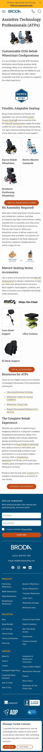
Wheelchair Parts (29, 607)
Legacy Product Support (31, 667)
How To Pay (6, 687)
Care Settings (7, 629)
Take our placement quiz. (21, 5)
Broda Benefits (7, 624)
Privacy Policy (27, 529)
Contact (5, 666)
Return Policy (27, 681)
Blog (3, 619)
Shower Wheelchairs (30, 589)
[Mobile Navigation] (3, 11)
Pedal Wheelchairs (9, 596)
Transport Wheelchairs (31, 593)
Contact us (31, 473)
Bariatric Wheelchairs (30, 584)
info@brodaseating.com (24, 561)
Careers (5, 661)
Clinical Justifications (10, 638)
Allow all (9, 747)
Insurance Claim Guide (31, 619)
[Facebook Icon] (12, 568)
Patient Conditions (29, 624)
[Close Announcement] (40, 3)
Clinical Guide (7, 634)
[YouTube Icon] (24, 568)
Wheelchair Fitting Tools (17, 404)
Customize (23, 747)
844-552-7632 (25, 555)
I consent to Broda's (19, 529)
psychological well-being (27, 444)
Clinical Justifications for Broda (20, 392)
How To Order (7, 683)
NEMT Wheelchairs (9, 591)
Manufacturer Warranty (31, 671)
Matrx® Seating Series (15, 123)
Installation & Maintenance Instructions (27, 659)
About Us (5, 656)
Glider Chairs (27, 598)
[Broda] (14, 11)
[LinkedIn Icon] (30, 568)
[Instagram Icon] (18, 568)
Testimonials (27, 636)
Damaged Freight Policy (11, 670)
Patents (25, 676)
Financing (5, 643)
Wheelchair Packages (30, 603)
